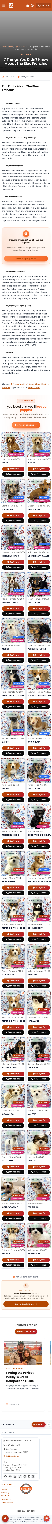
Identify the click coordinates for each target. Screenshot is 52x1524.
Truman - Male (38, 1017)
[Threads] (33, 1476)
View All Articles (26, 1331)
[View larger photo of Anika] (48, 528)
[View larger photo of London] (48, 1179)
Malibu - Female (39, 738)
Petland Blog (34, 387)
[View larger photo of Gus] (23, 1086)
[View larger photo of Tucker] (23, 900)
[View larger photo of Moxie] (23, 575)
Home (5, 47)
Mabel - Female (13, 738)
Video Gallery (7, 1502)
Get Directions (12, 1456)
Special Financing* (5, 1491)
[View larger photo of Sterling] (23, 481)
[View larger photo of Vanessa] (48, 854)
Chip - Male (11, 459)
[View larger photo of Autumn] (48, 668)
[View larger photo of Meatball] (23, 807)
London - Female (38, 1203)
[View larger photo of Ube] (48, 807)
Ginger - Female (39, 505)
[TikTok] (20, 1476)
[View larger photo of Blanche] (48, 435)
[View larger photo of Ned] (23, 761)
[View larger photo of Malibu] (48, 714)
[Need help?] (5, 1518)
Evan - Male (11, 645)
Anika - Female (38, 552)
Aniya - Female (12, 1017)
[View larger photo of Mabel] (23, 714)
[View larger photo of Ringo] (23, 1133)
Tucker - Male (12, 924)
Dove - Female (12, 971)
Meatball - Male (13, 831)
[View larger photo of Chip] (23, 435)
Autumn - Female (39, 692)
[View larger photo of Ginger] (48, 481)
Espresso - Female (40, 645)
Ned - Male (10, 785)
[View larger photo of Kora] (23, 668)
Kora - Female (12, 692)
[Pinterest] (25, 1476)
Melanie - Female (39, 971)
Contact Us (6, 1499)
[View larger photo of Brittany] (23, 1226)
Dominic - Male (38, 1110)
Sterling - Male (12, 505)
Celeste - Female (13, 552)
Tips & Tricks (20, 47)
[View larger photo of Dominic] (48, 1086)
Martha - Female (13, 1064)
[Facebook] (5, 1476)
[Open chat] (47, 1518)
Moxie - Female (13, 599)
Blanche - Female (39, 459)
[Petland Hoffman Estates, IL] (11, 6)
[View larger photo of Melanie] (48, 947)
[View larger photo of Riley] (48, 1133)
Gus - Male (10, 1110)
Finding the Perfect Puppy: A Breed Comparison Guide (20, 1377)
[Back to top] (49, 1424)
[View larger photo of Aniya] (23, 993)
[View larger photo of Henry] (23, 854)
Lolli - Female (37, 1250)
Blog (11, 47)
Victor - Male (37, 785)
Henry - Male (11, 878)
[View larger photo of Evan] (23, 621)
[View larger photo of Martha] (23, 1040)
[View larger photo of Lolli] (48, 1226)
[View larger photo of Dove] (23, 947)
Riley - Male (36, 1157)
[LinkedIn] (29, 1476)
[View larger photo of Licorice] (48, 1040)
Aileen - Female (38, 599)
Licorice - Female (39, 1064)
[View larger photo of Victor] (48, 761)
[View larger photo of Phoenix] (48, 900)
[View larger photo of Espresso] (48, 621)
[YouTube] (10, 1476)
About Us (5, 1496)
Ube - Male (36, 831)
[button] (10, 435)
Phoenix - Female (39, 924)
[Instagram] (15, 1476)
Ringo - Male (11, 1157)
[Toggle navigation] (4, 5)
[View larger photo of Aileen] (48, 575)
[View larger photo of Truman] (48, 993)
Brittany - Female (14, 1250)
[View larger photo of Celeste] (23, 528)
